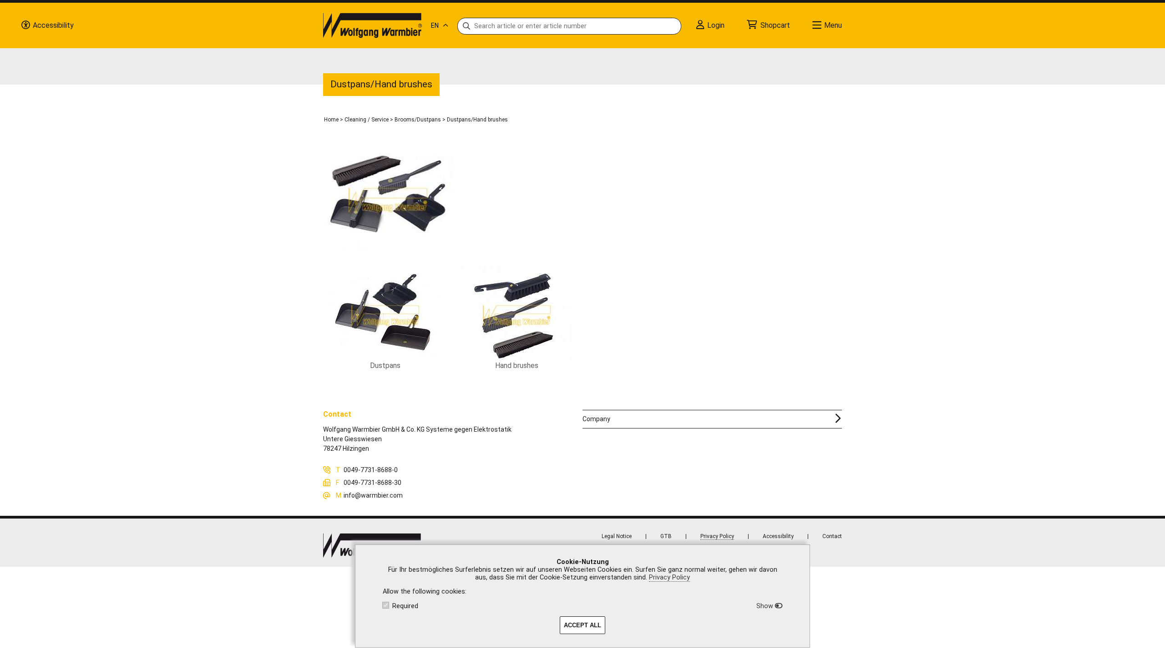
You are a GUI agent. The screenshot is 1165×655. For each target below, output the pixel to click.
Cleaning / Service (366, 119)
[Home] (372, 25)
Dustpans (385, 365)
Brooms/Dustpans (418, 119)
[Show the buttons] (25, 25)
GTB (666, 536)
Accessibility (778, 536)
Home (331, 119)
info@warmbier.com (373, 495)
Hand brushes (516, 365)
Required (405, 606)
